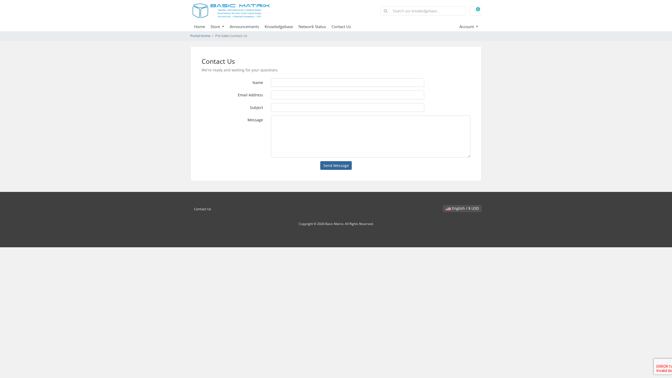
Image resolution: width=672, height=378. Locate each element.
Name (258, 82)
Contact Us (341, 26)
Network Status (312, 26)
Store (216, 26)
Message (255, 119)
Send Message (336, 165)
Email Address (250, 94)
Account (467, 26)
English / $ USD (465, 208)
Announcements (244, 26)
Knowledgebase (279, 26)
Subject (256, 107)
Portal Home (200, 36)
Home (199, 26)
